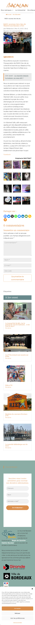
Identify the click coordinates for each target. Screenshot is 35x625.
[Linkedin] (22, 216)
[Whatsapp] (15, 216)
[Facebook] (5, 216)
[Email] (26, 216)
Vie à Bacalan (16, 14)
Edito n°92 (8, 385)
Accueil (9, 14)
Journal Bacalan (11, 467)
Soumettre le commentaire (17, 278)
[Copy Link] (29, 216)
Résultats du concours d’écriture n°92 (16, 415)
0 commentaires (16, 31)
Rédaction (10, 28)
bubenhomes (8, 57)
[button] (32, 589)
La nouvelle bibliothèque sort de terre (16, 445)
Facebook (7, 154)
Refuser (17, 613)
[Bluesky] (8, 216)
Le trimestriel (20, 10)
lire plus (8, 328)
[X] (12, 216)
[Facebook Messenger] (19, 216)
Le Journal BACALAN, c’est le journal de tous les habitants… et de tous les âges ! (17, 324)
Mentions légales (17, 622)
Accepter (17, 608)
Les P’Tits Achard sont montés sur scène (16, 355)
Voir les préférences (17, 618)
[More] (5, 219)
